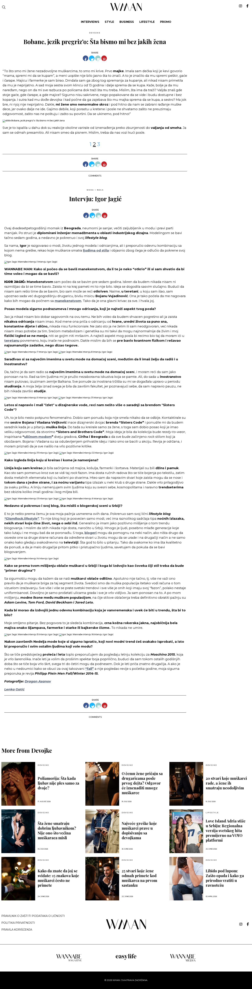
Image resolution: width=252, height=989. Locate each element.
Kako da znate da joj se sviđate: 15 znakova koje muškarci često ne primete (58, 878)
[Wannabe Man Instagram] (241, 924)
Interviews (90, 21)
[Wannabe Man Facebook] (248, 924)
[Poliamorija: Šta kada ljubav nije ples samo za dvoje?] (18, 784)
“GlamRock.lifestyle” (21, 519)
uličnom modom (38, 437)
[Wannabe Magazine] (69, 961)
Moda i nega (95, 190)
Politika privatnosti (18, 922)
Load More (126, 730)
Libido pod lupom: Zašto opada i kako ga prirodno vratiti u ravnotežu (225, 878)
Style (109, 21)
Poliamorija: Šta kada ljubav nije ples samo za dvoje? (58, 783)
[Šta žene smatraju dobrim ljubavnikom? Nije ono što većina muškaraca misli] (18, 831)
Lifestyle (147, 21)
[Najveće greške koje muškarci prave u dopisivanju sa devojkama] (102, 831)
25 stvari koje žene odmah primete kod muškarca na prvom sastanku (139, 878)
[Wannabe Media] (183, 961)
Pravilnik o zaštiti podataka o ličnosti (33, 916)
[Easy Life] (126, 959)
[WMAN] (126, 10)
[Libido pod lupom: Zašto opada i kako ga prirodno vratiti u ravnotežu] (186, 879)
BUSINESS (126, 21)
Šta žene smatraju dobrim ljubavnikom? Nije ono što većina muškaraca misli (57, 830)
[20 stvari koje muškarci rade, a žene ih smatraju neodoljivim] (186, 784)
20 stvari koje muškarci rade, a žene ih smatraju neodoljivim (226, 783)
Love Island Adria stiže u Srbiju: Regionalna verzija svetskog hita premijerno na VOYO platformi (225, 831)
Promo (165, 21)
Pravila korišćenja (16, 929)
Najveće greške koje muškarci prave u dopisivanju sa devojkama (139, 830)
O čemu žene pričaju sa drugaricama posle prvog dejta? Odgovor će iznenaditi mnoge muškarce (142, 783)
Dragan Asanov (38, 681)
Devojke (94, 33)
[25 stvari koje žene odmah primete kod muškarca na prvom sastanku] (102, 879)
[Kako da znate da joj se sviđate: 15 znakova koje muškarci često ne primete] (18, 879)
